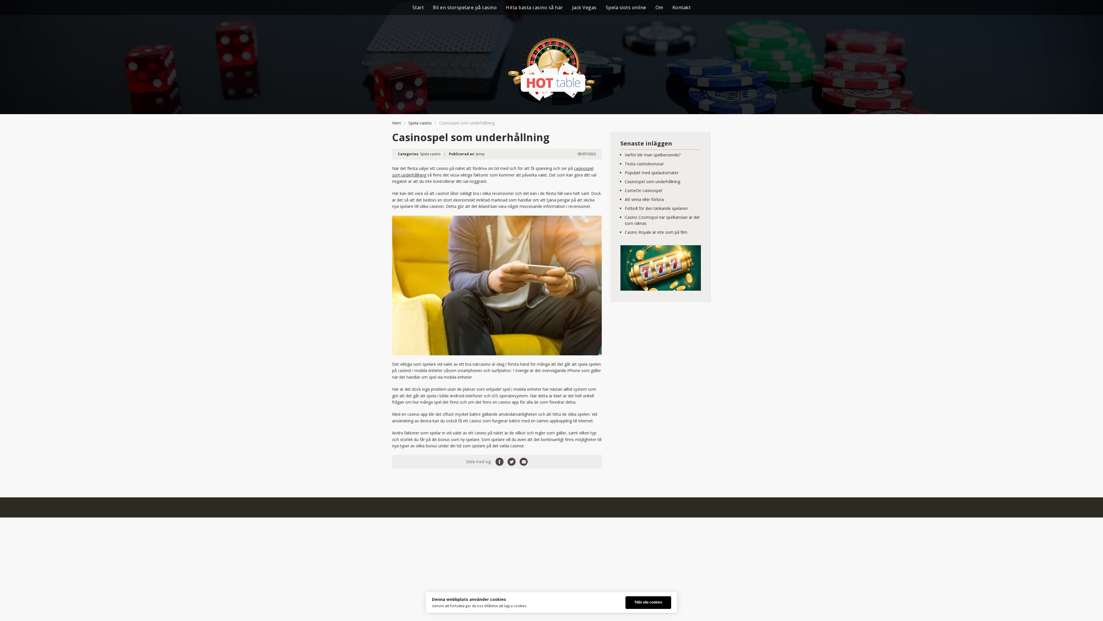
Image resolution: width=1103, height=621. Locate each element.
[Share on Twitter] (512, 462)
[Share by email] (524, 462)
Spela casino (420, 123)
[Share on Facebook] (499, 462)
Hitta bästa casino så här (534, 7)
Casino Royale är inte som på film (656, 232)
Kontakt (681, 7)
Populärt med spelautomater (651, 172)
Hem (396, 123)
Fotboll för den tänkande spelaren (656, 208)
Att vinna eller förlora (644, 199)
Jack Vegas (584, 7)
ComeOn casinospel (643, 190)
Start (418, 7)
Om (659, 7)
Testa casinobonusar (644, 163)
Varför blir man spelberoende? (652, 155)
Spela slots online (626, 7)
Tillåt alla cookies (648, 602)
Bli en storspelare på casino (465, 7)
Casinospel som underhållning (652, 181)
